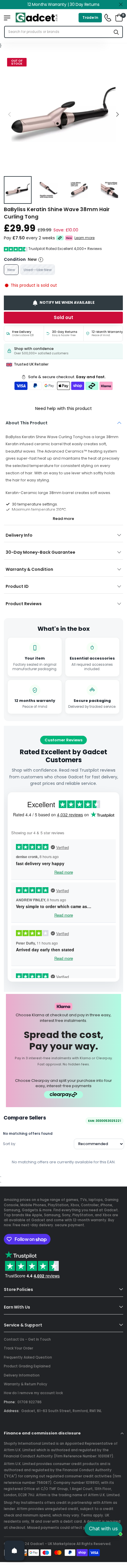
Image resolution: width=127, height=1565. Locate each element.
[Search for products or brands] (116, 31)
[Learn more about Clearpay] (60, 238)
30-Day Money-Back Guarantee (40, 552)
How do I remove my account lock (33, 1393)
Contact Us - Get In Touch (27, 1339)
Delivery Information (22, 1375)
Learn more (85, 238)
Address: (11, 1411)
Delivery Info (19, 535)
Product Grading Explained (27, 1366)
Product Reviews (24, 604)
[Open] (14, 1551)
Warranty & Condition (29, 569)
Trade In (90, 17)
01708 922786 (29, 1402)
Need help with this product (63, 408)
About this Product (27, 423)
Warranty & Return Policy (25, 1384)
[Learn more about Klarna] (69, 238)
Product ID (17, 586)
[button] (117, 114)
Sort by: (9, 1143)
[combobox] (57, 31)
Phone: (10, 1402)
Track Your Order (18, 1348)
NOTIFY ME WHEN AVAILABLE (67, 302)
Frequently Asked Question (28, 1357)
